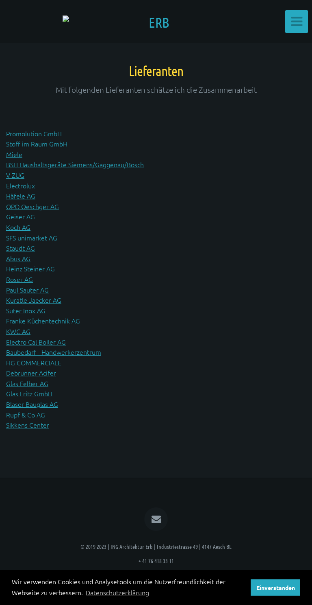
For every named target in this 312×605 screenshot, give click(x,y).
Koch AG (18, 227)
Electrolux (20, 185)
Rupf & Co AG (25, 414)
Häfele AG (20, 195)
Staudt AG (20, 247)
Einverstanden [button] (275, 587)
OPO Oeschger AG (32, 206)
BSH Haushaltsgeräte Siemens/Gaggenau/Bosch (75, 164)
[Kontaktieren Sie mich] (156, 519)
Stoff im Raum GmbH (36, 143)
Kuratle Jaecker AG (33, 299)
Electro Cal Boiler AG (36, 341)
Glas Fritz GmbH (29, 393)
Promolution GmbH (34, 133)
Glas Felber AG (27, 383)
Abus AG (18, 258)
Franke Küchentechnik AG (43, 320)
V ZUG (15, 174)
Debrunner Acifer (31, 372)
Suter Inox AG (26, 310)
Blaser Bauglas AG (32, 404)
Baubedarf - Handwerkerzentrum (53, 351)
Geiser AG (20, 216)
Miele (14, 154)
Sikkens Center (27, 424)
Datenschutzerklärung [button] (117, 592)
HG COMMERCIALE (33, 362)
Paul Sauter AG (27, 289)
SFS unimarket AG (31, 237)
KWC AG (18, 331)
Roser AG (19, 279)
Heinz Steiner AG (30, 268)
